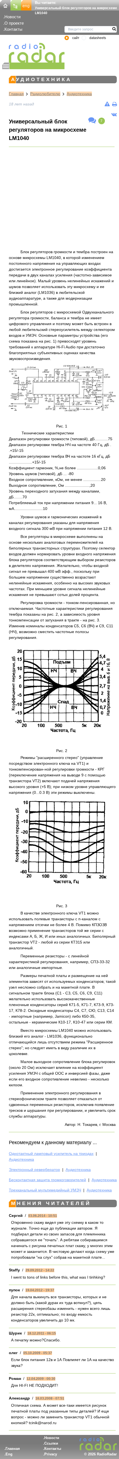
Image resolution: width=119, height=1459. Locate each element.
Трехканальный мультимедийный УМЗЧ (45, 1190)
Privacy (50, 1454)
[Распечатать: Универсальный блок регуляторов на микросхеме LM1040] (114, 104)
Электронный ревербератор (34, 1169)
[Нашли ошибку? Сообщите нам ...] (107, 104)
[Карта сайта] (16, 5)
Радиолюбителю (45, 94)
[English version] (26, 5)
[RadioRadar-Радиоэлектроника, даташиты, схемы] (5, 5)
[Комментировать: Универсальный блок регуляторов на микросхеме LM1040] (92, 120)
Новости (12, 16)
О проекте (14, 23)
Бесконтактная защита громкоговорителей (47, 1180)
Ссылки (51, 1443)
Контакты (13, 29)
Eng (9, 1454)
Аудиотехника (79, 94)
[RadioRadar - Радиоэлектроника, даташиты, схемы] (33, 53)
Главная (16, 94)
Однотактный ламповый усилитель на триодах (51, 1153)
